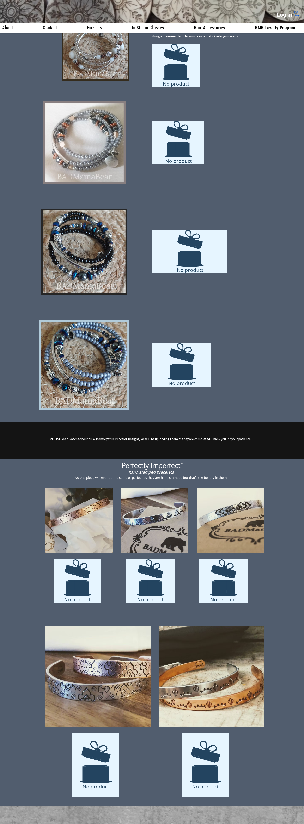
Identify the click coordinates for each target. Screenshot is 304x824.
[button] (296, 14)
